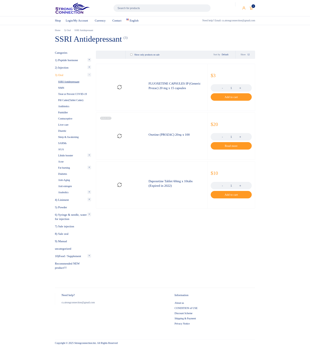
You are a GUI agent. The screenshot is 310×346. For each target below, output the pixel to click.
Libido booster (65, 155)
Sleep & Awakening (68, 137)
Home (57, 30)
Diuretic (62, 131)
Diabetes (62, 174)
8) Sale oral (61, 233)
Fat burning (64, 167)
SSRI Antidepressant (68, 81)
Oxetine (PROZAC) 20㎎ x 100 (169, 134)
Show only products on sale (147, 55)
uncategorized (63, 248)
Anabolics (63, 192)
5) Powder (61, 207)
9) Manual (61, 241)
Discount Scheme (183, 313)
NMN (61, 87)
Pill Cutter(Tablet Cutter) (70, 100)
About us (179, 303)
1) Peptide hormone (66, 60)
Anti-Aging (64, 180)
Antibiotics (63, 106)
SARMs (62, 143)
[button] (231, 97)
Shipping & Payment (185, 318)
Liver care (63, 124)
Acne (61, 161)
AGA (61, 149)
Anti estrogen (65, 186)
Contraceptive (65, 118)
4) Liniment (62, 199)
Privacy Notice (182, 323)
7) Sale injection (64, 226)
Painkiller (63, 112)
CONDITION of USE (186, 308)
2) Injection (61, 67)
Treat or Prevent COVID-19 (72, 94)
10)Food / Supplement (68, 256)
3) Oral (67, 30)
